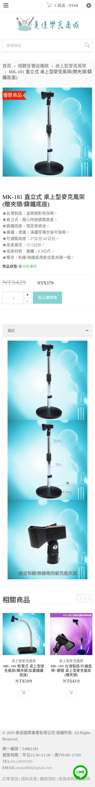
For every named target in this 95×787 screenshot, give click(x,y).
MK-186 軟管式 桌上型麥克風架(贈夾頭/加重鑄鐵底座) (23, 670)
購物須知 (48, 779)
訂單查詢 (10, 779)
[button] (24, 692)
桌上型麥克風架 (70, 66)
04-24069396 (21, 761)
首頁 (6, 66)
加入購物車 (47, 297)
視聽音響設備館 (33, 66)
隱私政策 (29, 779)
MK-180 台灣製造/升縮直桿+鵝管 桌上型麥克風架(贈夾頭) (71, 670)
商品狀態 (9, 266)
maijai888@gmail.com (34, 768)
